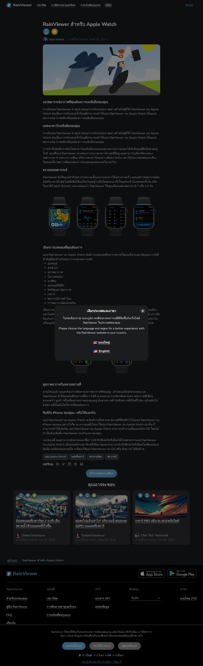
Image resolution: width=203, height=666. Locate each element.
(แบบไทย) (104, 342)
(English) (104, 351)
